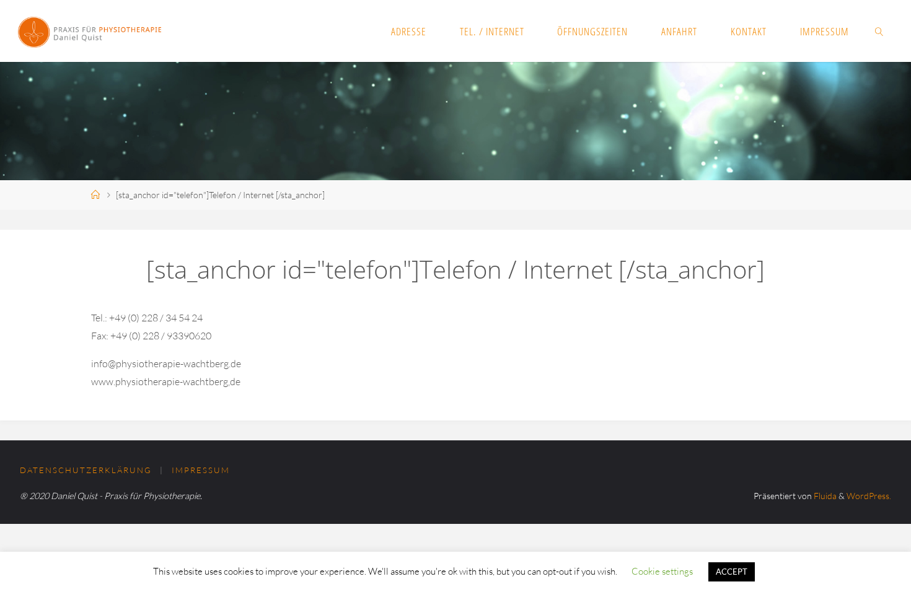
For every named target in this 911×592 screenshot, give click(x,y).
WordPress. (869, 495)
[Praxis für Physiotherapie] (89, 31)
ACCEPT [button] (731, 572)
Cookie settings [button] (662, 571)
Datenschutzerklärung (86, 470)
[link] (878, 31)
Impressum (201, 470)
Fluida (824, 495)
